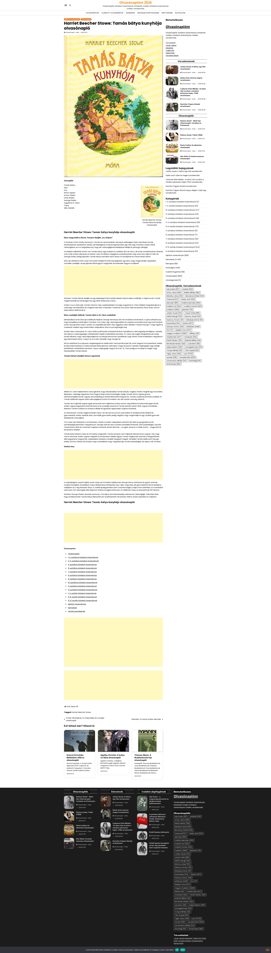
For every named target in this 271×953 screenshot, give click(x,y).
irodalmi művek (193, 306)
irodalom (173, 309)
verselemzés (188, 357)
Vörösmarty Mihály (177, 360)
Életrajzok (180, 13)
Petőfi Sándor (174, 340)
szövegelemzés (193, 347)
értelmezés (174, 364)
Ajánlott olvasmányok (112, 13)
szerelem (194, 343)
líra (170, 330)
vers (188, 354)
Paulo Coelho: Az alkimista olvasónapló (85, 827)
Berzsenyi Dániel (195, 296)
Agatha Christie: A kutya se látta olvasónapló (112, 756)
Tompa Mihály (174, 350)
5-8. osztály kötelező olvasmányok (82, 597)
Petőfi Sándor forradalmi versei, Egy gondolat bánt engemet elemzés (159, 845)
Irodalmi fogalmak (173, 272)
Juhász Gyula (174, 313)
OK (177, 950)
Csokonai (173, 299)
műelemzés (174, 337)
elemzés (173, 303)
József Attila (192, 313)
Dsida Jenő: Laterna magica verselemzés (183, 175)
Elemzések (130, 13)
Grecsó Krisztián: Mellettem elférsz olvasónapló (75, 757)
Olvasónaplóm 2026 (135, 2)
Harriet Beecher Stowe (81, 712)
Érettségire (167, 13)
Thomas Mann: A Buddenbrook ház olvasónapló (143, 757)
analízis (187, 289)
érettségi (195, 360)
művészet (190, 337)
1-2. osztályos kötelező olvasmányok (83, 557)
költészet (193, 326)
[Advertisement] (113, 280)
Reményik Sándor (176, 343)
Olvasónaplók (92, 13)
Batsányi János (175, 296)
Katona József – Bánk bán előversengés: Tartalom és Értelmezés (190, 123)
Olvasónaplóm (178, 26)
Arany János (174, 292)
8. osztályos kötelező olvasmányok (82, 575)
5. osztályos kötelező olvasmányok (82, 564)
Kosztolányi (173, 323)
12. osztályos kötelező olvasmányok (82, 590)
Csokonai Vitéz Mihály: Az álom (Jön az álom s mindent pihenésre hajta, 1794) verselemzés (193, 92)
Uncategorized (172, 280)
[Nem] (267, 950)
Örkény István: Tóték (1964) (191, 135)
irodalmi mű (174, 306)
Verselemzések (172, 55)
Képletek (169, 48)
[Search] (70, 5)
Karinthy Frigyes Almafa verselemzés (181, 186)
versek (172, 357)
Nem (182, 950)
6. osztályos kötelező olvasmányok (82, 568)
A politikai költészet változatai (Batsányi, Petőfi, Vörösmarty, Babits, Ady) (157, 817)
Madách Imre (183, 330)
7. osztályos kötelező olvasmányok (82, 572)
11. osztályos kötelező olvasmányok (82, 586)
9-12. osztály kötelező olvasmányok (82, 600)
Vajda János (174, 354)
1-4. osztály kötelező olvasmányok (82, 593)
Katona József (193, 316)
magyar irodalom (177, 333)
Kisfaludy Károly (194, 320)
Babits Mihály (192, 292)
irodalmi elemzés (190, 303)
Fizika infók (170, 53)
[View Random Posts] (65, 5)
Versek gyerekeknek (76, 611)
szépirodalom (175, 347)
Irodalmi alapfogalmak (148, 13)
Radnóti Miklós (193, 340)
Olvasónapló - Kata (72, 32)
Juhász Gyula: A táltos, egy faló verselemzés (184, 171)
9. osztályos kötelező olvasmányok (82, 579)
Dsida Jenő (188, 299)
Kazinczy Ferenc (175, 320)
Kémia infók (178, 943)
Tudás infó (170, 50)
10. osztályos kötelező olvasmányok (82, 582)
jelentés (187, 309)
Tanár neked (171, 45)
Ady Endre (173, 289)
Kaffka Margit (174, 316)
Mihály (194, 333)
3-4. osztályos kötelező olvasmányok (83, 561)
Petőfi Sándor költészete (159, 832)
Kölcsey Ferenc (175, 326)
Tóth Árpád (192, 350)
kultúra (188, 323)
